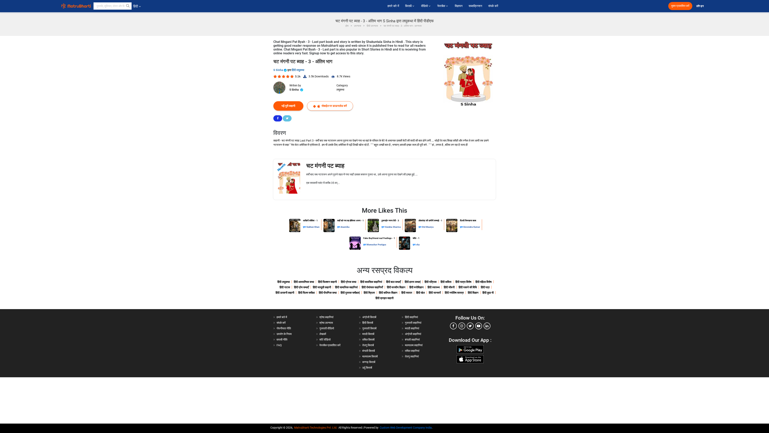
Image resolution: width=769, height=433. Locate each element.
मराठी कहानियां (412, 328)
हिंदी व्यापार (406, 292)
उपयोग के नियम (284, 334)
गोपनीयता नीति (284, 328)
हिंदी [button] (135, 6)
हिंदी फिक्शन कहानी (327, 281)
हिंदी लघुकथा (298, 70)
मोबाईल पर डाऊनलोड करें (334, 105)
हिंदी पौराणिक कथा (328, 292)
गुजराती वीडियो (326, 328)
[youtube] (478, 326)
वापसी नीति (282, 339)
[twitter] (470, 326)
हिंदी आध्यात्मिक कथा (304, 281)
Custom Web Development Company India (406, 427)
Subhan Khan (312, 227)
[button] (128, 6)
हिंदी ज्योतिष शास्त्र (454, 292)
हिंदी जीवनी (449, 287)
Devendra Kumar (471, 227)
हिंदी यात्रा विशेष (463, 281)
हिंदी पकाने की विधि (468, 287)
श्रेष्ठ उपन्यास (326, 322)
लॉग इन (700, 6)
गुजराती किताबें (369, 328)
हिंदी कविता (446, 281)
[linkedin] (487, 326)
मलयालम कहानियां (414, 345)
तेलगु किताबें (368, 345)
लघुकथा (340, 89)
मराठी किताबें (368, 334)
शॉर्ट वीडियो (325, 339)
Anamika (345, 227)
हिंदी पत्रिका (431, 281)
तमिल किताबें (368, 339)
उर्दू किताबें (367, 367)
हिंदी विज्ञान (473, 292)
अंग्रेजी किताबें (369, 317)
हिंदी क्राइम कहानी (384, 298)
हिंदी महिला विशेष (483, 281)
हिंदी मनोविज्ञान (416, 287)
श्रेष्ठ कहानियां (326, 317)
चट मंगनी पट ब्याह (325, 165)
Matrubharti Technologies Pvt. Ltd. (316, 427)
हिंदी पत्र (485, 287)
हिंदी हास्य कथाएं (413, 281)
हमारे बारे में (393, 6)
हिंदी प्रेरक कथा (348, 281)
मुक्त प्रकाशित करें (680, 6)
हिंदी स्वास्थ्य (434, 287)
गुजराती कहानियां (413, 322)
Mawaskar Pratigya (376, 244)
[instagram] (461, 326)
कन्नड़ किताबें (368, 362)
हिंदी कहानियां (411, 317)
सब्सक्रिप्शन (475, 6)
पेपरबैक (441, 6)
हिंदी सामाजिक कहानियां (346, 287)
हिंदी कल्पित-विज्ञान (388, 292)
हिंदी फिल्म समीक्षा (306, 292)
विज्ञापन (459, 6)
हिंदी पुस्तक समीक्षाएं (350, 292)
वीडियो (425, 6)
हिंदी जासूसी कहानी (322, 287)
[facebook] (453, 326)
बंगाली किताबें (368, 350)
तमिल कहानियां (412, 350)
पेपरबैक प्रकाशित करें (329, 345)
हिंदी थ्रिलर (369, 292)
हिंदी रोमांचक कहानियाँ (372, 287)
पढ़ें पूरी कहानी (288, 105)
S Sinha (278, 70)
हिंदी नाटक (285, 287)
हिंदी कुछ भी (488, 292)
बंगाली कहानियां (412, 339)
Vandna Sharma (393, 227)
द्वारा (304, 227)
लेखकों (322, 334)
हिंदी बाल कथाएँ (393, 281)
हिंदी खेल (420, 292)
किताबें (408, 6)
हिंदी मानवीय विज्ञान (396, 287)
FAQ (279, 345)
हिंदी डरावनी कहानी (285, 292)
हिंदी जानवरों (435, 292)
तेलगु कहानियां (412, 356)
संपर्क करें (493, 6)
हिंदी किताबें (367, 322)
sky (418, 244)
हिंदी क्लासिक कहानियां (371, 281)
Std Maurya (428, 227)
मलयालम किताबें (370, 356)
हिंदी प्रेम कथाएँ (301, 287)
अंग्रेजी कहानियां (413, 334)
